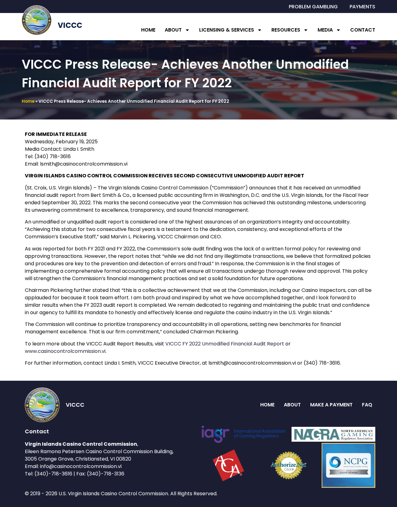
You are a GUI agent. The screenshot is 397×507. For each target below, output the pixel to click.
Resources (285, 29)
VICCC (70, 25)
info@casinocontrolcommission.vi (81, 466)
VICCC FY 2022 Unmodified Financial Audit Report (224, 343)
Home (148, 29)
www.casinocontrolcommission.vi (65, 351)
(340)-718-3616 (53, 473)
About (173, 29)
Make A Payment (331, 404)
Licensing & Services (226, 29)
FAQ (367, 404)
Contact (362, 29)
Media (325, 29)
